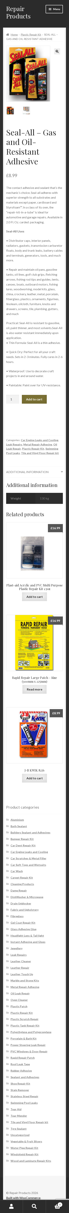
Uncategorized (20, 1135)
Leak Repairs (14, 444)
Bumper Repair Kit (22, 839)
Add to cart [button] (34, 596)
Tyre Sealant (19, 1128)
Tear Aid (16, 1109)
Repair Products (18, 12)
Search (34, 1206)
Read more (34, 689)
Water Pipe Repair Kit (24, 1147)
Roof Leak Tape (20, 1064)
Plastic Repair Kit (31, 34)
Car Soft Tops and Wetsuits (28, 864)
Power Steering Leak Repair (28, 1045)
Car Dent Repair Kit (23, 845)
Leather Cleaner (21, 961)
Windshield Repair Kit (25, 1154)
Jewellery (16, 948)
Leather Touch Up (22, 974)
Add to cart (34, 399)
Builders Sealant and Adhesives (30, 832)
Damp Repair (19, 890)
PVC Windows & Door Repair (29, 1051)
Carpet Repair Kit (22, 877)
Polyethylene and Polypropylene (31, 1032)
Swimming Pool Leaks (24, 1102)
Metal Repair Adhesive (37, 444)
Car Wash (17, 871)
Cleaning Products (22, 884)
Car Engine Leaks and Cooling (39, 440)
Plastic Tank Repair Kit (25, 1025)
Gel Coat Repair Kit (23, 922)
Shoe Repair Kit (20, 1083)
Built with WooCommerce (23, 1197)
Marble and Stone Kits (25, 980)
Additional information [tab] (27, 472)
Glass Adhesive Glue (23, 929)
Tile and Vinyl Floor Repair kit (40, 453)
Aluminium (17, 819)
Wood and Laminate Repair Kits (31, 1160)
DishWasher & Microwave (27, 897)
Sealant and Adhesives (25, 1077)
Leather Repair (20, 967)
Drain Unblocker (21, 903)
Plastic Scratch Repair (25, 1019)
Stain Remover (20, 1090)
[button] (57, 51)
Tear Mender (19, 1115)
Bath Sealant (19, 826)
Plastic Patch (19, 1006)
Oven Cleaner (19, 999)
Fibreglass (17, 916)
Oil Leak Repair (20, 993)
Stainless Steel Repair (24, 1096)
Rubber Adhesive (21, 1070)
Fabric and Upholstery (25, 909)
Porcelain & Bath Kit (24, 1038)
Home (14, 34)
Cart (53, 1203)
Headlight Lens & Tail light (27, 935)
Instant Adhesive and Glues (28, 941)
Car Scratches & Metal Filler (28, 858)
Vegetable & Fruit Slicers (26, 1141)
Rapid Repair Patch (23, 1057)
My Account (11, 1206)
